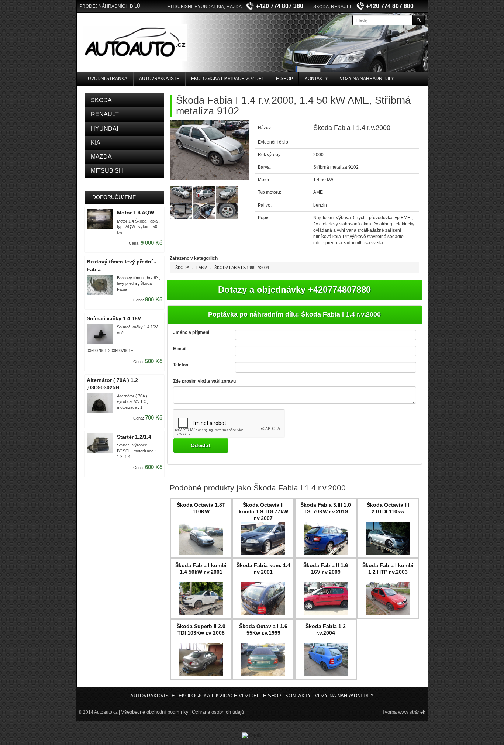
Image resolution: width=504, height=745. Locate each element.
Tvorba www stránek (403, 712)
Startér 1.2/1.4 (134, 437)
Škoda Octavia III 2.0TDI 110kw (388, 508)
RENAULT (105, 114)
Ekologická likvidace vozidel (227, 78)
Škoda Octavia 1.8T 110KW (201, 508)
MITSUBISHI (108, 171)
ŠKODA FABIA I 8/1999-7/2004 (241, 267)
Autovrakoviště (159, 78)
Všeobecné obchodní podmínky (155, 712)
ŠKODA (101, 100)
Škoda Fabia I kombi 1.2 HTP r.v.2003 (388, 568)
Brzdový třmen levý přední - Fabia (121, 265)
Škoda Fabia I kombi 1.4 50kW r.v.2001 (201, 568)
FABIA (201, 267)
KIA (95, 142)
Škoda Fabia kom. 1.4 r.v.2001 (263, 568)
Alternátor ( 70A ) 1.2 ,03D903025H (112, 384)
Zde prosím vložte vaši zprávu (204, 381)
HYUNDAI (104, 128)
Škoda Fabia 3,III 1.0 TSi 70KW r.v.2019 (325, 508)
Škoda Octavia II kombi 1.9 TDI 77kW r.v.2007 (263, 511)
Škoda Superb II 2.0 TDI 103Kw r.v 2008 (201, 629)
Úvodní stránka (107, 78)
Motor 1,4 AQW (135, 212)
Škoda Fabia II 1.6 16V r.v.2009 (325, 568)
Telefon (180, 365)
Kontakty (316, 78)
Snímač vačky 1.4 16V (114, 318)
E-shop (284, 78)
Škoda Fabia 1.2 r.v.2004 (325, 629)
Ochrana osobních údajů (218, 712)
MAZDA (101, 157)
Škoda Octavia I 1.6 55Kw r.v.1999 (263, 629)
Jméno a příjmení (191, 332)
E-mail (179, 348)
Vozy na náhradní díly (367, 78)
